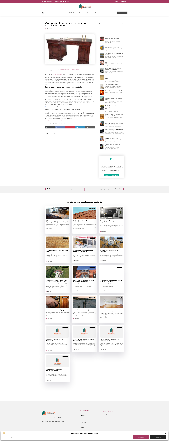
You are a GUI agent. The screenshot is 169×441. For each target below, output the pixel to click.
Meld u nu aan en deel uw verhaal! (111, 163)
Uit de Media (83, 422)
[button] (165, 433)
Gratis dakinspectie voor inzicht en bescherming (82, 221)
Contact (97, 12)
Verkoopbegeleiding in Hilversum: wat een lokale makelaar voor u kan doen (56, 281)
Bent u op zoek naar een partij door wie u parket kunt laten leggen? (110, 310)
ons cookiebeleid (6, 437)
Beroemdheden (84, 420)
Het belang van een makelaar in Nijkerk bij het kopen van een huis (111, 281)
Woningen (49, 28)
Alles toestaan (141, 437)
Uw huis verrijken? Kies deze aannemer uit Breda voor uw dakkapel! (83, 281)
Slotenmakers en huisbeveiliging (55, 310)
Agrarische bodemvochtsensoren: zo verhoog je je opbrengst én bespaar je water (113, 98)
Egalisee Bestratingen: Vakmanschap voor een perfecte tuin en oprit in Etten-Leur (114, 107)
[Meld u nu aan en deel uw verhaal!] (112, 159)
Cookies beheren (158, 437)
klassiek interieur (57, 74)
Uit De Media (72, 12)
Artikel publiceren (85, 424)
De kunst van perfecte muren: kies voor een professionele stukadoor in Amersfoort (110, 222)
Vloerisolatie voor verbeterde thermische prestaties (54, 370)
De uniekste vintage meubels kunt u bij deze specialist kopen (83, 340)
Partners (64, 12)
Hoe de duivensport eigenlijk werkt (113, 45)
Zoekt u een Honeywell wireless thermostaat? (54, 340)
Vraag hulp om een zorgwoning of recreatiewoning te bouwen (109, 340)
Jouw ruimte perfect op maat (111, 84)
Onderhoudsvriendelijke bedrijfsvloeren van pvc (57, 251)
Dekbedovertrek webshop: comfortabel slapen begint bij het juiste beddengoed (57, 221)
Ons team (89, 12)
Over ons (81, 12)
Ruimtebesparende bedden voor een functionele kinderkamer (83, 251)
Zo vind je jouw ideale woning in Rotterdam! (109, 251)
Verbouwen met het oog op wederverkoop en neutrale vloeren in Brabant (113, 77)
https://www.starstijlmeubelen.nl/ (53, 121)
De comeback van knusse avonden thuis (114, 90)
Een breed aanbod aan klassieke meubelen (69, 69)
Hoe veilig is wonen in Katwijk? (81, 310)
